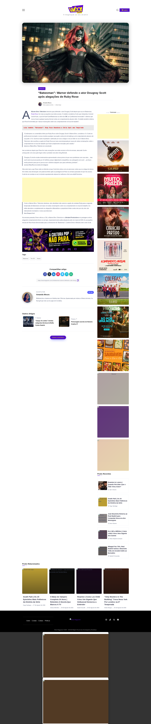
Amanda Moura (47, 102)
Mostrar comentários (58, 337)
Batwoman (25, 258)
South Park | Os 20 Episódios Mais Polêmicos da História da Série (117, 501)
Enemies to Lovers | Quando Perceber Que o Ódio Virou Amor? (117, 484)
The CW (33, 258)
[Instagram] (106, 619)
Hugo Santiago (27, 605)
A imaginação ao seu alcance (75, 15)
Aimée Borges (108, 607)
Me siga (91, 292)
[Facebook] (118, 619)
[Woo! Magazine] (75, 9)
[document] (75, 655)
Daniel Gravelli (81, 607)
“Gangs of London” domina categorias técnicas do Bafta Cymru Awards (44, 323)
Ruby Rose (34, 114)
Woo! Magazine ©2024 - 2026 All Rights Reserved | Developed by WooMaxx (75, 630)
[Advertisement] (58, 190)
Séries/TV (42, 88)
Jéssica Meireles (54, 607)
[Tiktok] (110, 619)
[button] (147, 2)
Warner (39, 258)
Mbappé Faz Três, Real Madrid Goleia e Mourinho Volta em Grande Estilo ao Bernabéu (117, 550)
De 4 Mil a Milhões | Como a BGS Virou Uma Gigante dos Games (117, 533)
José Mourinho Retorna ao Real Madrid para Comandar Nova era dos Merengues (117, 517)
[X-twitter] (114, 619)
